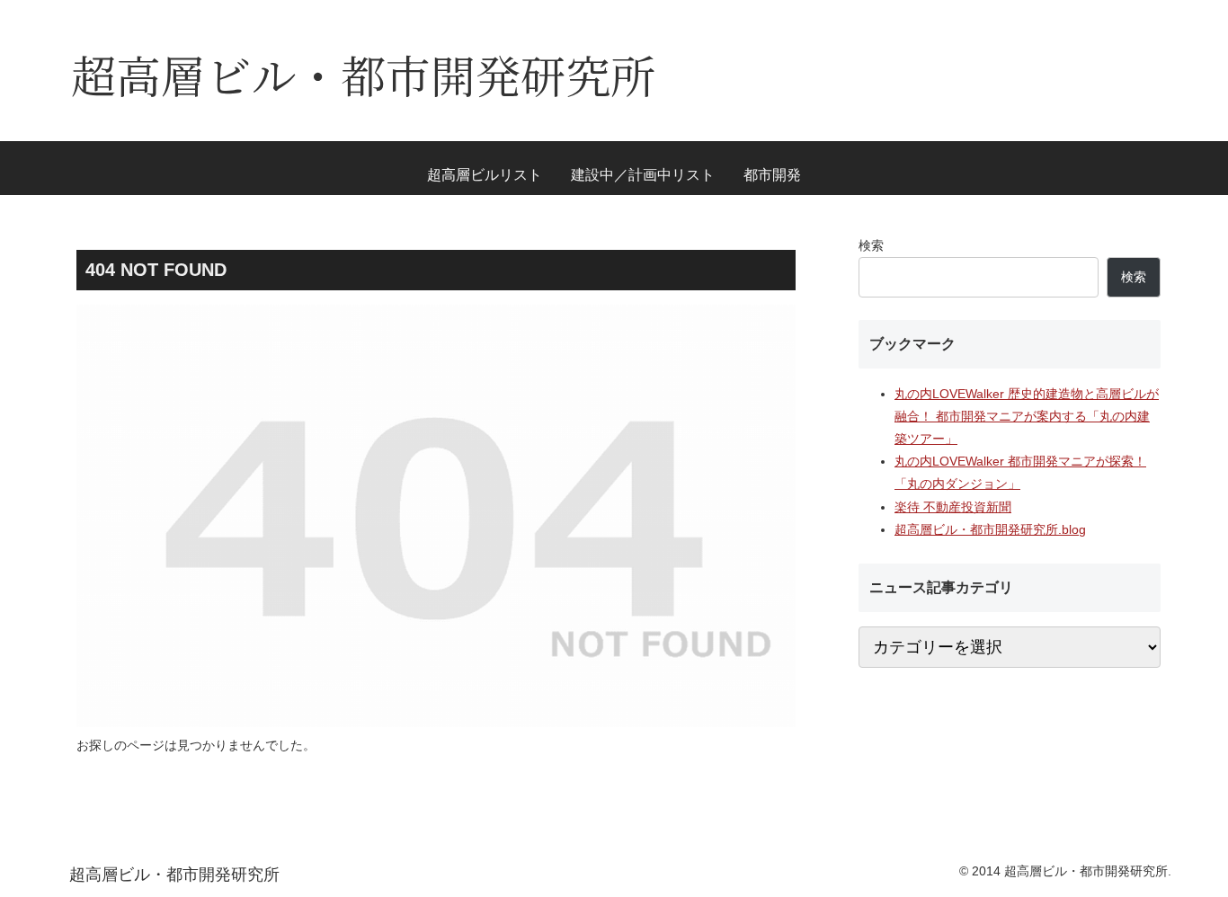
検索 (871, 245)
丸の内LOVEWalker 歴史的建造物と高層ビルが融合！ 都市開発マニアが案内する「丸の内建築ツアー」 (1026, 416)
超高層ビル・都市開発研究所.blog (990, 529)
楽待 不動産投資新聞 (952, 507)
